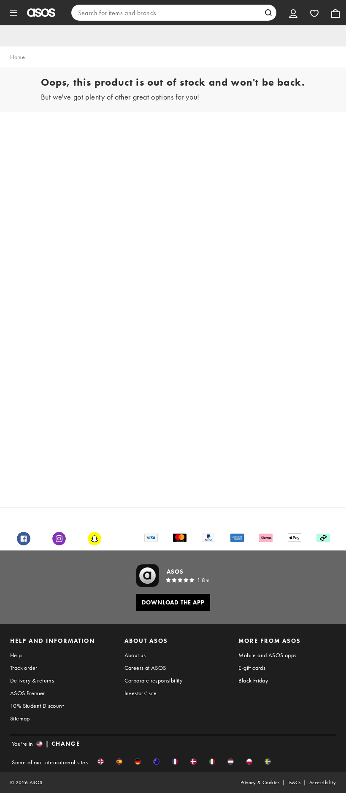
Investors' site (140, 693)
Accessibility (322, 782)
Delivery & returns (32, 680)
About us (135, 655)
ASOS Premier (27, 693)
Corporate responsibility (153, 680)
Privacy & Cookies (260, 782)
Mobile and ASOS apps (267, 655)
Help (16, 655)
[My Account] (293, 12)
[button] (100, 761)
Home (17, 57)
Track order (23, 668)
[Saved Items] (314, 12)
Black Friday (253, 680)
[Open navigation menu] (13, 12)
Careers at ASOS (145, 668)
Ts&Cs (294, 782)
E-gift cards (251, 668)
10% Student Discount (37, 705)
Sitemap (20, 718)
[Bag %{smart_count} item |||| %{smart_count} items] (335, 12)
